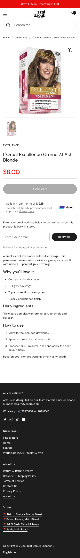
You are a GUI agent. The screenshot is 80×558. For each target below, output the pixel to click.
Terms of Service (13, 481)
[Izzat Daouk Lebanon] (40, 14)
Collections (21, 37)
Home (6, 37)
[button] (73, 14)
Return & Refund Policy (18, 471)
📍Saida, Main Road (15, 529)
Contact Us (10, 486)
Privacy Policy (12, 491)
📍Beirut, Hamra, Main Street (21, 519)
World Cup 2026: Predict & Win (23, 453)
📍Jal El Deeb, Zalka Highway (21, 524)
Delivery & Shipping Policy (19, 476)
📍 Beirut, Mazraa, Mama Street (22, 514)
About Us (9, 496)
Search (7, 447)
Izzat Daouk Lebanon (39, 546)
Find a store (10, 437)
